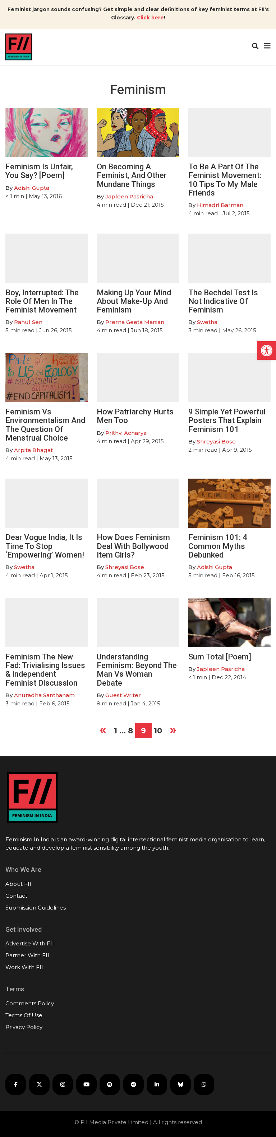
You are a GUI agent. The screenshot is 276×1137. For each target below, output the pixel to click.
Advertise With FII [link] (29, 943)
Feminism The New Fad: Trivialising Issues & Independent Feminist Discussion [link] (45, 669)
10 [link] (158, 730)
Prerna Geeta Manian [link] (134, 322)
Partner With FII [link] (27, 955)
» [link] (173, 729)
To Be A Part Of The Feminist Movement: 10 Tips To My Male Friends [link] (224, 179)
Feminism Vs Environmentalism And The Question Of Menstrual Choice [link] (45, 424)
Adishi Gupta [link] (31, 187)
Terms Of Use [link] (23, 1015)
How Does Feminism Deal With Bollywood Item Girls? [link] (133, 546)
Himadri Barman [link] (220, 205)
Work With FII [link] (24, 967)
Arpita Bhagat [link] (33, 450)
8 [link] (130, 730)
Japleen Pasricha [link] (129, 196)
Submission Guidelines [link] (35, 907)
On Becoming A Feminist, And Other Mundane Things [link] (132, 175)
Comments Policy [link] (29, 1003)
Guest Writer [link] (123, 695)
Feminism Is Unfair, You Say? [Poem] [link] (39, 171)
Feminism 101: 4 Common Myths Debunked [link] (217, 546)
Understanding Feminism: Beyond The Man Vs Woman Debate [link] (137, 669)
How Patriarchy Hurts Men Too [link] (135, 416)
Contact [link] (16, 895)
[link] (266, 350)
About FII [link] (18, 883)
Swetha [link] (207, 322)
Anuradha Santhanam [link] (44, 695)
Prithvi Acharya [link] (126, 432)
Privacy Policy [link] (23, 1027)
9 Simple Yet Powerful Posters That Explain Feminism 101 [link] (227, 420)
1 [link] (115, 730)
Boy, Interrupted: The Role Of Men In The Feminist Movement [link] (42, 301)
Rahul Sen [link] (28, 322)
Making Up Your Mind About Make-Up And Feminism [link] (134, 301)
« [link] (103, 729)
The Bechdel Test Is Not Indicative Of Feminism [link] (223, 301)
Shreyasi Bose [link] (216, 441)
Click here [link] (150, 17)
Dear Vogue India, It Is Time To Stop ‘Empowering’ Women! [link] (44, 546)
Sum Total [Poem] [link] (219, 656)
